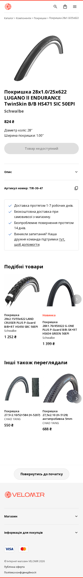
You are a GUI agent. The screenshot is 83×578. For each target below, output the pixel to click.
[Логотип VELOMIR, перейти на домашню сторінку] (8, 6)
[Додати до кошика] (36, 336)
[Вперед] (77, 299)
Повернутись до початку (42, 474)
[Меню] (75, 7)
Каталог (8, 18)
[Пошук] (55, 7)
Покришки (40, 18)
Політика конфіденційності (20, 572)
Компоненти (23, 18)
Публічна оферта (14, 567)
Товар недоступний (41, 148)
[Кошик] (65, 7)
